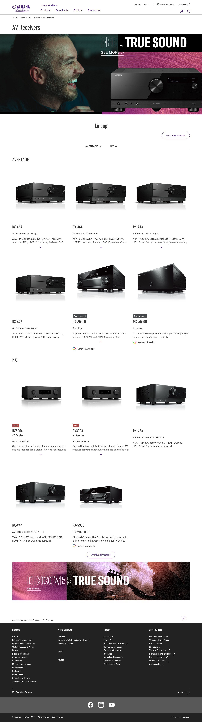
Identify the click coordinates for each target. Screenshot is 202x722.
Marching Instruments (21, 664)
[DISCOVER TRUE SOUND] (101, 581)
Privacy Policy (43, 717)
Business (182, 4)
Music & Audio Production (23, 643)
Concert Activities (65, 643)
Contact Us (108, 636)
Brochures (108, 653)
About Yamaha (155, 629)
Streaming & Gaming (21, 678)
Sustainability (155, 664)
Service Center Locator (113, 646)
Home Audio (48, 5)
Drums (15, 650)
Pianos (15, 636)
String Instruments (20, 657)
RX (112, 146)
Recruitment (154, 646)
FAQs (106, 639)
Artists (61, 659)
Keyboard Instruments (21, 639)
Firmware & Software (112, 660)
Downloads (62, 10)
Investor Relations (157, 660)
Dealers (137, 4)
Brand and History (157, 657)
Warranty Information (112, 650)
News (60, 651)
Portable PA (17, 671)
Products (45, 10)
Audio (14, 17)
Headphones (17, 667)
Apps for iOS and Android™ (24, 681)
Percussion (17, 660)
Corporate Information (158, 636)
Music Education (65, 629)
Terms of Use (29, 717)
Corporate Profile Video (159, 639)
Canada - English (167, 4)
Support (147, 4)
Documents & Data (112, 664)
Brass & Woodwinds (21, 653)
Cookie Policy (57, 717)
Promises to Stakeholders (160, 653)
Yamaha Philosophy (157, 650)
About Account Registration (115, 643)
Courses (61, 636)
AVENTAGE (91, 146)
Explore (78, 10)
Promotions (94, 10)
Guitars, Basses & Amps (23, 646)
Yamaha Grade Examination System (73, 639)
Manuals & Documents (113, 657)
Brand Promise (155, 643)
